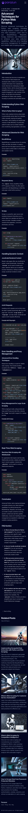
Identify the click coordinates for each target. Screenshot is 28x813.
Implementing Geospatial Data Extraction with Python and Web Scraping (12, 650)
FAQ (10, 804)
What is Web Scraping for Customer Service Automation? (13, 697)
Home (2, 804)
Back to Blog (7, 611)
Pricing (6, 804)
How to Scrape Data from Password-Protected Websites (14, 780)
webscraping (4, 10)
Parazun (4, 802)
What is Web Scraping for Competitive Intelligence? (10, 736)
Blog (13, 804)
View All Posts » (5, 621)
